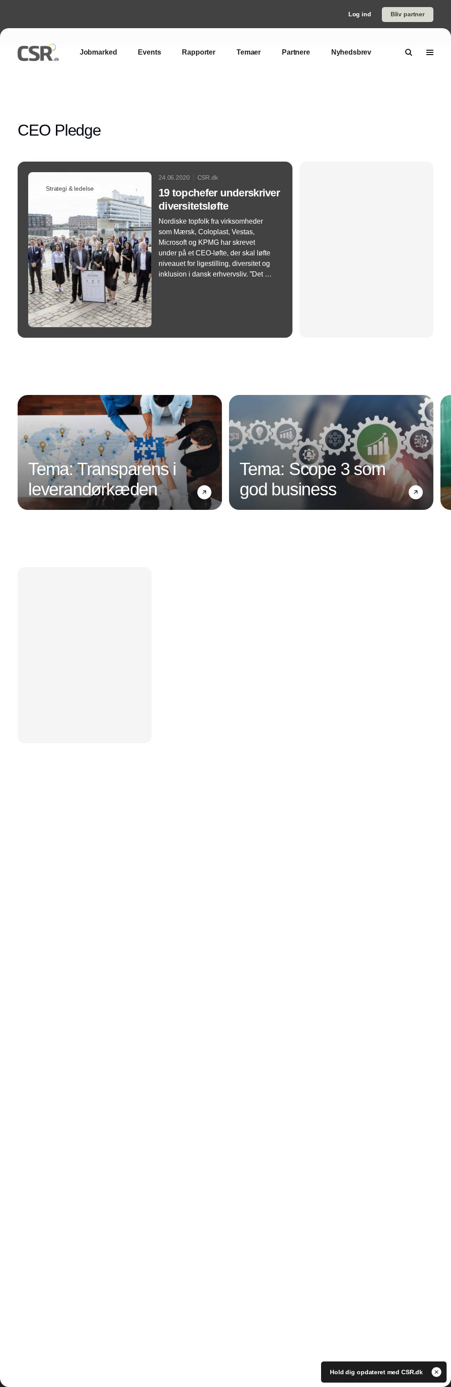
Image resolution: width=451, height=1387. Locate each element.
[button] (204, 492)
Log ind (359, 14)
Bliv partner (408, 14)
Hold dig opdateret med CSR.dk (377, 1372)
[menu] (429, 52)
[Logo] (38, 52)
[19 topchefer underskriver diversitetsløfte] (155, 250)
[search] (408, 52)
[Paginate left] (24, 452)
